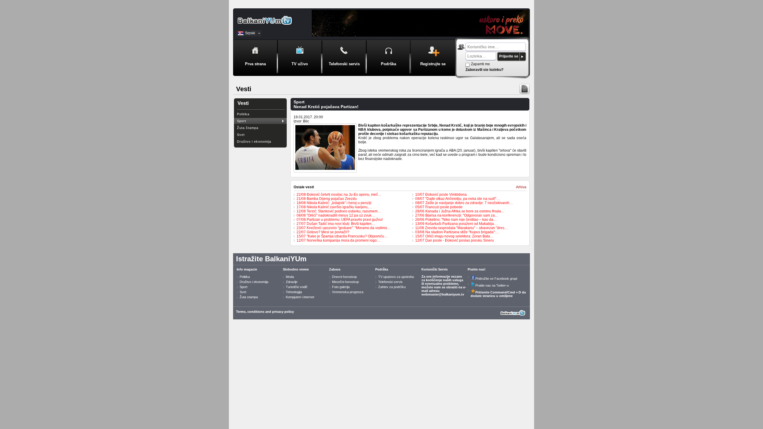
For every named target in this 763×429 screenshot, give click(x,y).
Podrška (381, 269)
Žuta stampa (249, 297)
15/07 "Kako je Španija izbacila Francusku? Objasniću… (342, 236)
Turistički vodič (297, 287)
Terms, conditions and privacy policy (265, 311)
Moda (290, 277)
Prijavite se (508, 56)
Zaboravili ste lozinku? (484, 70)
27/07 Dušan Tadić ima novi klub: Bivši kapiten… (336, 224)
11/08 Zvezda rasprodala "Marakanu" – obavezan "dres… (461, 228)
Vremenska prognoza (347, 292)
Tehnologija (294, 292)
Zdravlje (291, 282)
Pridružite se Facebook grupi (496, 278)
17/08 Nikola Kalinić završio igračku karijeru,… (334, 207)
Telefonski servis (390, 282)
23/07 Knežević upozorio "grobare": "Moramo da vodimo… (344, 228)
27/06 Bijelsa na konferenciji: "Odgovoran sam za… (456, 215)
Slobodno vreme (296, 269)
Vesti (243, 103)
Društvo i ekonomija (254, 141)
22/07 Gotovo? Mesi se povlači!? (323, 232)
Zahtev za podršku (392, 287)
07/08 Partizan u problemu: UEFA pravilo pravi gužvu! (340, 219)
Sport (241, 121)
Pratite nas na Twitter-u (492, 285)
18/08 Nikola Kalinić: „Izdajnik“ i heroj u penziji (334, 203)
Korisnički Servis (434, 269)
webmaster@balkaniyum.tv (442, 294)
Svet (241, 134)
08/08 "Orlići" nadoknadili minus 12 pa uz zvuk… (336, 215)
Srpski (250, 33)
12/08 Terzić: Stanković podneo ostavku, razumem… (339, 211)
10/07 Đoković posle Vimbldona (441, 194)
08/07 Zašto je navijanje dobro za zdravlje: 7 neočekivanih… (464, 203)
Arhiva (521, 187)
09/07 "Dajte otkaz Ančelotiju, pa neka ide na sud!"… (457, 199)
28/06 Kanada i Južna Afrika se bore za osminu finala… (460, 211)
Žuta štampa (247, 128)
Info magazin (247, 269)
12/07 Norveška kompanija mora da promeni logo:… (339, 240)
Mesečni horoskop (345, 282)
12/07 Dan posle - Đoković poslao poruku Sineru (454, 240)
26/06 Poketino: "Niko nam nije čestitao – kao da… (456, 219)
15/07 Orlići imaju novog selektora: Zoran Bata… (454, 236)
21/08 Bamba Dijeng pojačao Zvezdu (327, 199)
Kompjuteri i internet (300, 297)
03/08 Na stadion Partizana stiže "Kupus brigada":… (457, 232)
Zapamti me (480, 64)
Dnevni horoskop (344, 277)
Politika (243, 114)
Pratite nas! (477, 269)
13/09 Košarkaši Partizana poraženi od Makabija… (456, 224)
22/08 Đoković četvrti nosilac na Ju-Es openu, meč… (339, 194)
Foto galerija (341, 287)
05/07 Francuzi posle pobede (439, 207)
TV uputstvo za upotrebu (396, 277)
